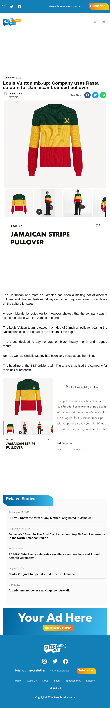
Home (18, 681)
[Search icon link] (95, 22)
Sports (57, 681)
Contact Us (55, 688)
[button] (87, 95)
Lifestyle (90, 681)
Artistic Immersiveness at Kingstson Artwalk (39, 590)
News (45, 681)
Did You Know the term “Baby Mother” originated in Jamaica (50, 518)
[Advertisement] (55, 53)
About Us (32, 681)
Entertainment (73, 681)
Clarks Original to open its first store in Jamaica (42, 574)
